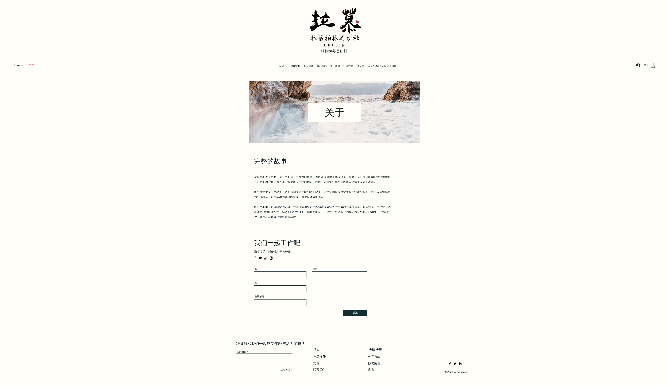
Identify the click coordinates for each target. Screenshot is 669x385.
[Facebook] (255, 258)
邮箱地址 (241, 352)
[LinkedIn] (266, 258)
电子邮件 (259, 296)
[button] (653, 65)
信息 (315, 268)
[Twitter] (260, 258)
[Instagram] (271, 258)
